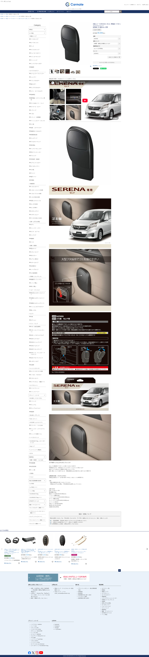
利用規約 (80, 591)
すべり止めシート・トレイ (37, 103)
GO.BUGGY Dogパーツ (36, 497)
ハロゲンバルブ (34, 361)
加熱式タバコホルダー (36, 131)
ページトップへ (119, 570)
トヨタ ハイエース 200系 (37, 190)
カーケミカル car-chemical (37, 644)
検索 (120, 11)
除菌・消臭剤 (33, 245)
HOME (1, 14)
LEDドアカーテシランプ (37, 357)
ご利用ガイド (133, 4)
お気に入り (51, 11)
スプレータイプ (34, 252)
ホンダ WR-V (34, 207)
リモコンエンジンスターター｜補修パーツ (37, 512)
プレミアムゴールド (36, 408)
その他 (32, 169)
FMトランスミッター (36, 152)
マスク (31, 477)
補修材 (32, 238)
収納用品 (33, 94)
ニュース (127, 4)
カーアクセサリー (12, 16)
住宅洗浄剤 (33, 466)
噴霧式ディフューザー (36, 279)
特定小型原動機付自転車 (35, 480)
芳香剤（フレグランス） (36, 276)
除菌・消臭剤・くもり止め (36, 460)
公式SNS (54, 620)
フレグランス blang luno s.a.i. (38, 635)
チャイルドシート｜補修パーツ (37, 520)
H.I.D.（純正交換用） (36, 326)
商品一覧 (31, 11)
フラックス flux (34, 627)
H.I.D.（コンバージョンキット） (37, 330)
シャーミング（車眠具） (36, 449)
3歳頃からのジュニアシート (37, 303)
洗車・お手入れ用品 (35, 221)
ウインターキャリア (36, 56)
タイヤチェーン (34, 385)
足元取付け (33, 266)
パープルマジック (34, 437)
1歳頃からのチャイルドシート (37, 298)
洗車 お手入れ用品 (106, 603)
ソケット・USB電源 (36, 117)
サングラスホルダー (36, 87)
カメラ (31, 313)
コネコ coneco (34, 640)
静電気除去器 (34, 134)
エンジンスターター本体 (37, 371)
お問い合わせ (145, 4)
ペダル (32, 113)
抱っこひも (33, 310)
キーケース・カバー (36, 106)
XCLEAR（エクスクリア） (36, 422)
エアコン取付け (34, 259)
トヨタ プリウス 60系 (36, 193)
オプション (33, 320)
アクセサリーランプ (36, 141)
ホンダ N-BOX (34, 204)
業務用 (32, 67)
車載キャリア (33, 36)
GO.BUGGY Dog (34, 493)
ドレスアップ (34, 138)
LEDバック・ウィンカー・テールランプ (38, 353)
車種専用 (32, 183)
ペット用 (33, 470)
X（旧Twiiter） (58, 629)
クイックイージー (35, 391)
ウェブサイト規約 (82, 596)
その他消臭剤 (34, 273)
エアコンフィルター (36, 162)
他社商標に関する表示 (83, 598)
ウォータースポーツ (36, 53)
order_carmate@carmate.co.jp (62, 593)
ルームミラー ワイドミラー (37, 73)
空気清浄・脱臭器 (35, 159)
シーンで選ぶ (34, 283)
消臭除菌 (33, 463)
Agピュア (32, 446)
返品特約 (80, 593)
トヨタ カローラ (35, 186)
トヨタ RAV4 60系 (35, 197)
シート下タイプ (34, 269)
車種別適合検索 (42, 11)
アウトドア (33, 155)
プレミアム (33, 404)
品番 (94, 36)
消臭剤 (103, 601)
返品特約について (97, 65)
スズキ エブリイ (35, 211)
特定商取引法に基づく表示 (84, 594)
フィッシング (34, 60)
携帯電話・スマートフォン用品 (38, 98)
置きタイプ (33, 248)
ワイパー (33, 173)
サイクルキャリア (35, 49)
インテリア (33, 235)
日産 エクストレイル (36, 200)
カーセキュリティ (35, 166)
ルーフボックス (34, 42)
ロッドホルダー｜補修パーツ (37, 507)
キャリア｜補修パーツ (35, 523)
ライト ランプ (105, 608)
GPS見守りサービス (34, 501)
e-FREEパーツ (33, 487)
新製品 (31, 29)
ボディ (32, 224)
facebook (57, 624)
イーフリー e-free (35, 642)
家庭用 (32, 411)
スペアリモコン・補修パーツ (38, 381)
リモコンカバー (34, 378)
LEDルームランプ (35, 345)
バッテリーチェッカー (36, 148)
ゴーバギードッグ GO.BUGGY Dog (39, 645)
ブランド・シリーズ (34, 395)
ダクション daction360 (36, 630)
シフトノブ (33, 110)
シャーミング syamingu (37, 639)
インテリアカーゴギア (36, 63)
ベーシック (33, 401)
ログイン (139, 4)
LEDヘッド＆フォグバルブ (37, 335)
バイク (32, 242)
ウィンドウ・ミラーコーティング (38, 429)
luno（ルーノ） (34, 418)
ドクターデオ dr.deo (36, 629)
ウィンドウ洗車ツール (36, 434)
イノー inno (34, 626)
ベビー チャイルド (106, 606)
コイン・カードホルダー (37, 91)
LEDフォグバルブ (35, 338)
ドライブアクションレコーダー (109, 598)
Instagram (57, 626)
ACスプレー (34, 255)
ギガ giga (33, 637)
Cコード (95, 51)
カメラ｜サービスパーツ (36, 516)
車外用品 (33, 145)
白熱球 (32, 364)
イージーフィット (35, 388)
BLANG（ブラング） (35, 415)
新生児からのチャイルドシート (38, 293)
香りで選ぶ (33, 286)
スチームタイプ (34, 262)
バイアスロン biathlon (36, 624)
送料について (96, 41)
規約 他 (77, 584)
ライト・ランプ (34, 323)
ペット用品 (32, 490)
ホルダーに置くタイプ (25, 18)
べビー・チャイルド (35, 290)
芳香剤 (32, 180)
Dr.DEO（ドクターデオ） (36, 398)
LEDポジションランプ (36, 342)
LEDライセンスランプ (36, 349)
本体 (32, 316)
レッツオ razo (34, 632)
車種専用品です (97, 46)
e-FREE (32, 483)
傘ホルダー (33, 84)
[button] (2, 549)
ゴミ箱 (18, 16)
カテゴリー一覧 (105, 588)
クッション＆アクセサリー (37, 306)
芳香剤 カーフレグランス (108, 599)
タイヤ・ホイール (35, 231)
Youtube (57, 627)
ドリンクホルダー (35, 80)
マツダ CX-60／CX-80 (36, 218)
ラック (32, 46)
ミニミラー (33, 77)
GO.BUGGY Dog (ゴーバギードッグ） (37, 441)
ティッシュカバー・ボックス (38, 120)
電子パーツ (33, 176)
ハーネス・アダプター (36, 374)
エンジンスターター (35, 368)
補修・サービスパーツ (34, 504)
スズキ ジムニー (35, 214)
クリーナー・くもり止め (37, 425)
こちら (45, 598)
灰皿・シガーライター (36, 127)
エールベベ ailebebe (36, 634)
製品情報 (101, 584)
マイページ (61, 11)
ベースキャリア (34, 39)
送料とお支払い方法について (35, 584)
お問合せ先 (54, 584)
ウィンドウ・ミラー (36, 228)
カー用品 (6, 14)
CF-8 (31, 453)
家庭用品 (31, 457)
